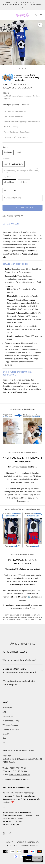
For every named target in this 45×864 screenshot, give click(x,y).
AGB (4, 712)
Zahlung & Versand (10, 729)
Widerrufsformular (10, 725)
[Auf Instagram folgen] (3, 833)
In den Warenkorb (22, 208)
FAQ (4, 742)
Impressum (7, 707)
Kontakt (5, 734)
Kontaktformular (23, 779)
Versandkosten (17, 96)
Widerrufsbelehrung (11, 720)
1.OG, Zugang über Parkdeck (29, 759)
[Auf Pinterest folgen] (10, 833)
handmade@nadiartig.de (19, 774)
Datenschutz (7, 716)
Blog (4, 738)
